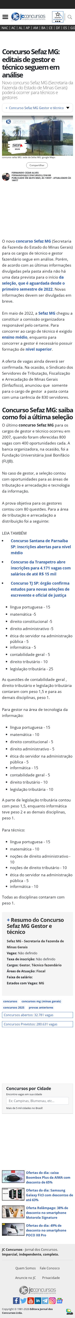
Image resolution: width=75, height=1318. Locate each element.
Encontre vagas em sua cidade (24, 1094)
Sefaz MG (46, 313)
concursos (10, 1001)
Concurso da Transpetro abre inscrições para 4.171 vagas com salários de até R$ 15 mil (41, 568)
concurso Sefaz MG (33, 241)
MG (41, 983)
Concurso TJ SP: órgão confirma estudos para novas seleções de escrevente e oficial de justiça (40, 589)
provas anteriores (41, 1007)
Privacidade (51, 1278)
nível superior (39, 349)
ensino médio (14, 337)
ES (65, 27)
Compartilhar (37, 165)
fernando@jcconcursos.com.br (31, 175)
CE (51, 27)
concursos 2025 (13, 1007)
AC (13, 27)
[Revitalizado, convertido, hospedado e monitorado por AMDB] (69, 1311)
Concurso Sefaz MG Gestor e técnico (35, 108)
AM (35, 27)
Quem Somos (25, 1268)
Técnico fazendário (47, 965)
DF (58, 27)
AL (20, 27)
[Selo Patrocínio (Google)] (58, 16)
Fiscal (40, 971)
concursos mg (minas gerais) (41, 1001)
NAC (5, 27)
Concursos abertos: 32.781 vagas (28, 1015)
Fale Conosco (50, 1268)
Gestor (24, 965)
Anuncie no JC (25, 1278)
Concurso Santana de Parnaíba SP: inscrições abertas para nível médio (41, 546)
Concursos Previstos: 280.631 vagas (30, 1024)
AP (28, 27)
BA (43, 27)
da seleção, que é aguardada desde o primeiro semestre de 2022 (33, 283)
